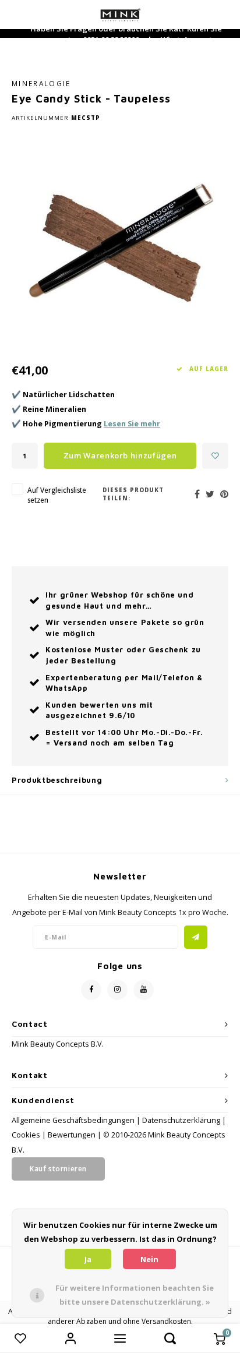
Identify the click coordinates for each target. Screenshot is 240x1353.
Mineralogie (41, 83)
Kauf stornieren (58, 1169)
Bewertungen (72, 1135)
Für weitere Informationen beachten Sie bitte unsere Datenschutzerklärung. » (134, 1295)
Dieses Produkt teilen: (133, 494)
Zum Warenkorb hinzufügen (120, 455)
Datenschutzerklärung (181, 1120)
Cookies (26, 1135)
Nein (149, 1259)
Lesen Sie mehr (132, 424)
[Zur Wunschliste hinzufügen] (215, 456)
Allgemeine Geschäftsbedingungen (73, 1120)
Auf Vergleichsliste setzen (56, 494)
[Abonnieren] (195, 937)
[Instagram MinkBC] (117, 990)
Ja (87, 1259)
